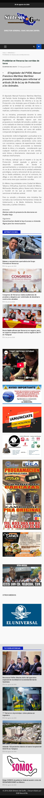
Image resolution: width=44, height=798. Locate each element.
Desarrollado (33, 791)
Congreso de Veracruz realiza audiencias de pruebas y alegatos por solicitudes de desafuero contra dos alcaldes (22, 280)
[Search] (34, 47)
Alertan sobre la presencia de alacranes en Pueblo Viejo (20, 212)
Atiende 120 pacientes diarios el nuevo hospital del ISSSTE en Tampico (22, 732)
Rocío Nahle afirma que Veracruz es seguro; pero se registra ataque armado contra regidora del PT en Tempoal (22, 316)
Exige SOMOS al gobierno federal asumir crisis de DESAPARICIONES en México (22, 766)
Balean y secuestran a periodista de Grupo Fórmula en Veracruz (22, 247)
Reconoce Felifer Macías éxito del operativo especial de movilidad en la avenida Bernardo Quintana (22, 663)
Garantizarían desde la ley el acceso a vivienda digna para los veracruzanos (21, 221)
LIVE (38, 46)
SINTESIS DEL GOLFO (10, 67)
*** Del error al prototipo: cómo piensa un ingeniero (22, 699)
